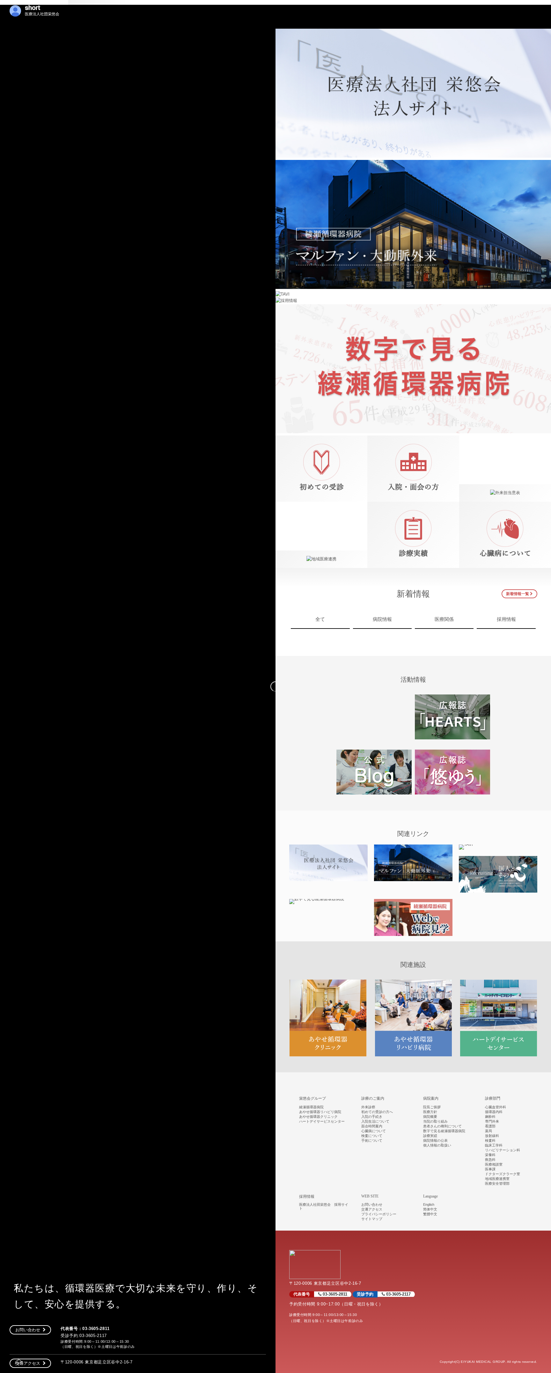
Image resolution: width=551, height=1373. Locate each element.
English (428, 1204)
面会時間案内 (371, 1126)
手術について (371, 1140)
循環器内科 (494, 1112)
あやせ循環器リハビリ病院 (320, 1112)
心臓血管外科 (495, 1107)
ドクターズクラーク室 (502, 1174)
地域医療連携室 (497, 1179)
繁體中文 (430, 1214)
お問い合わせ (29, 1329)
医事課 (490, 1169)
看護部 (490, 1126)
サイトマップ (371, 1219)
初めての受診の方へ (377, 1112)
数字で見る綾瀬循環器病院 (444, 1131)
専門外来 (492, 1121)
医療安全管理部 (497, 1183)
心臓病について (373, 1131)
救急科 (490, 1159)
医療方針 (430, 1112)
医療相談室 (494, 1164)
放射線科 (492, 1136)
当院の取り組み (435, 1121)
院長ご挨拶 (432, 1107)
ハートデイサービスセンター (322, 1121)
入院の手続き (371, 1116)
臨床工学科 (494, 1145)
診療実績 (430, 1136)
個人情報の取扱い (437, 1145)
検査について (371, 1136)
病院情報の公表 (435, 1140)
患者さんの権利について (442, 1126)
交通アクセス (29, 1363)
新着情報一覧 (518, 594)
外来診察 (368, 1107)
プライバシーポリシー (378, 1214)
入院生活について (375, 1121)
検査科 (490, 1140)
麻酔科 (490, 1116)
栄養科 (490, 1155)
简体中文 (430, 1209)
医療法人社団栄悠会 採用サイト (323, 1206)
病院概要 (430, 1116)
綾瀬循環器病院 (311, 1107)
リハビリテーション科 (502, 1150)
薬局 (488, 1131)
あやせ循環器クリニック (318, 1116)
